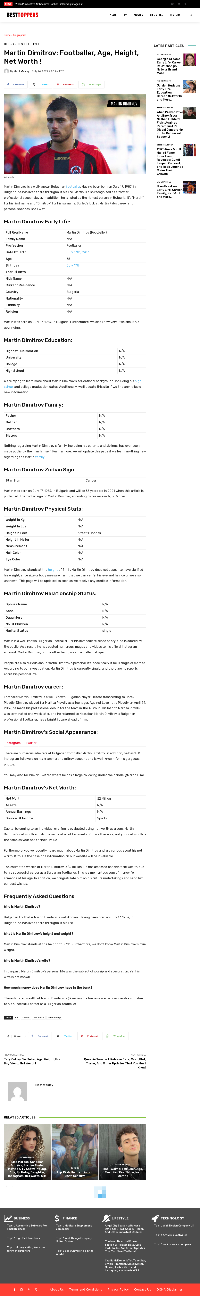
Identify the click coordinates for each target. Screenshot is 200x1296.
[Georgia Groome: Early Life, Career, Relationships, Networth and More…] (189, 60)
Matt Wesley (21, 71)
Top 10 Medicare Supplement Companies (74, 1227)
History (74, 1168)
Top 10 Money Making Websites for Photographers (26, 1249)
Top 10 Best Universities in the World (75, 1253)
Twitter (31, 743)
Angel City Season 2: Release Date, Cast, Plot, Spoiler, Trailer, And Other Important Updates (124, 1229)
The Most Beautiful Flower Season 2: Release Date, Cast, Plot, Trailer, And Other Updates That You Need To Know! (125, 1246)
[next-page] (12, 1186)
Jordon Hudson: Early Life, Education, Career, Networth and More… (169, 92)
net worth (39, 1017)
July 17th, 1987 (78, 252)
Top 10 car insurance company (172, 1244)
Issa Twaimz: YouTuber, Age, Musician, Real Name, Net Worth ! (123, 1172)
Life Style (32, 44)
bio (17, 1017)
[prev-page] (6, 1186)
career (26, 1017)
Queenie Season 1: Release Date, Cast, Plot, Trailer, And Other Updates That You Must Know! (115, 1063)
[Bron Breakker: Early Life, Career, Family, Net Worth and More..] (189, 187)
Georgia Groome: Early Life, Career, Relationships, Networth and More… (170, 66)
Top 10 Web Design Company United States (74, 1240)
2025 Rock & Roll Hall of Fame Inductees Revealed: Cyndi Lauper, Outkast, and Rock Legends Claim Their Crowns (170, 161)
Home (7, 35)
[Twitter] (185, 4)
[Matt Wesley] (7, 71)
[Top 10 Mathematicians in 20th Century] (75, 1152)
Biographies (19, 35)
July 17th (73, 265)
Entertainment (166, 108)
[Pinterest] (179, 4)
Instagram (13, 743)
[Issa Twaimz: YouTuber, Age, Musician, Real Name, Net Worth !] (122, 1152)
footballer (73, 186)
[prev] (104, 4)
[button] (191, 15)
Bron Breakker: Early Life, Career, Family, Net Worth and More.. (170, 192)
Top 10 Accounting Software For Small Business (27, 1227)
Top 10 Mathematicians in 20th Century (75, 1174)
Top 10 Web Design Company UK (174, 1226)
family (39, 457)
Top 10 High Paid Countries (23, 1238)
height (53, 570)
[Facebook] (166, 4)
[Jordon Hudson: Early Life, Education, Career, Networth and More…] (189, 86)
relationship (54, 1017)
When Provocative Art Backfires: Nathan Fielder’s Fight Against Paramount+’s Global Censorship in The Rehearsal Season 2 (170, 124)
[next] (110, 4)
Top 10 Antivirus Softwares (170, 1235)
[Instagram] (172, 4)
